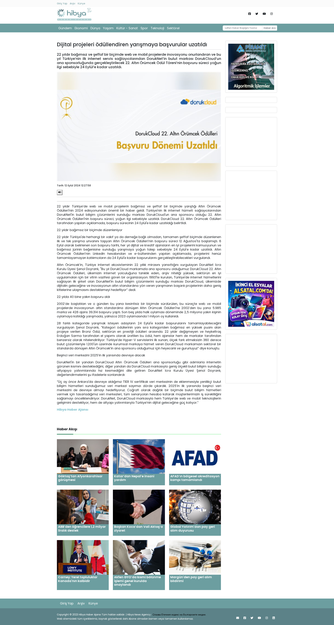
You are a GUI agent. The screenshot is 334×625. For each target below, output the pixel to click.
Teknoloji (157, 28)
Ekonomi (81, 28)
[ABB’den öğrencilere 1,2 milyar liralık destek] (83, 507)
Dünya (95, 28)
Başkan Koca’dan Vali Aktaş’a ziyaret (138, 528)
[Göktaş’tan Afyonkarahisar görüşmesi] (83, 456)
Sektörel (173, 28)
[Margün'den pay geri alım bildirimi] (195, 557)
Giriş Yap (62, 3)
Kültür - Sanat (127, 28)
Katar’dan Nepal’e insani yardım (134, 478)
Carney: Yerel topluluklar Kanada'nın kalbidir (77, 579)
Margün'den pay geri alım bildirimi (191, 579)
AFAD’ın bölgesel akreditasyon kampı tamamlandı (195, 478)
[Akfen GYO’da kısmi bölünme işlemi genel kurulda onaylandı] (139, 557)
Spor (144, 28)
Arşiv (72, 3)
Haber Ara (270, 28)
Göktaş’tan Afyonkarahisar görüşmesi (80, 478)
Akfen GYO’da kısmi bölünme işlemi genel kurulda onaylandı (137, 581)
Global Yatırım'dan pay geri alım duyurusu (192, 528)
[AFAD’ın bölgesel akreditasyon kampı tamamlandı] (195, 456)
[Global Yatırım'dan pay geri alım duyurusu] (195, 507)
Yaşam (108, 28)
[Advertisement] (251, 142)
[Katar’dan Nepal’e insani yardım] (139, 456)
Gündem (65, 28)
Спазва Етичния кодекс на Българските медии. (179, 614)
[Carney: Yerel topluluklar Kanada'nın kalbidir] (83, 557)
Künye (81, 3)
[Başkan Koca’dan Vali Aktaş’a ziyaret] (139, 507)
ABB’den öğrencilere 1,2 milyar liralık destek (82, 528)
